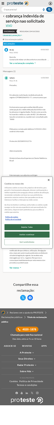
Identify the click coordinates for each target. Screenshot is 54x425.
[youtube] (22, 393)
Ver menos (14, 267)
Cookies (14, 381)
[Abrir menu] (4, 3)
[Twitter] (32, 393)
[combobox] (27, 9)
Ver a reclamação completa (22, 63)
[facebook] (17, 393)
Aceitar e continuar (27, 234)
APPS (44, 346)
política (28, 419)
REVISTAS (27, 346)
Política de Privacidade (31, 381)
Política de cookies (11, 217)
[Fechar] (49, 180)
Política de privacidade (13, 219)
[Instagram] (37, 393)
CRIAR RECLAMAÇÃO (12, 35)
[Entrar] (51, 3)
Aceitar (27, 423)
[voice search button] (42, 9)
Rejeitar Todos (27, 227)
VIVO (9, 25)
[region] (27, 212)
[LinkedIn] (27, 393)
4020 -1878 (29, 329)
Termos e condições (27, 385)
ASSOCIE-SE (10, 346)
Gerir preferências (27, 242)
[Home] (3, 312)
